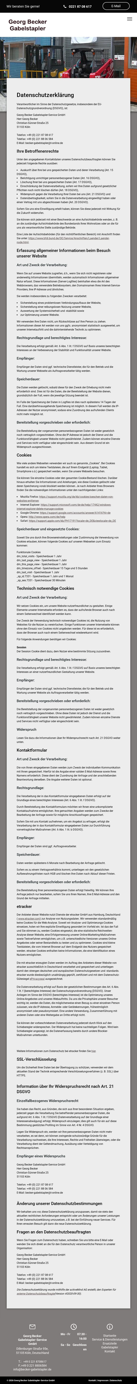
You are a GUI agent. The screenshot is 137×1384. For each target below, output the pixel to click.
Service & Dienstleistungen (109, 1339)
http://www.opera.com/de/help (47, 516)
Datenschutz (116, 1380)
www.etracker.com (29, 918)
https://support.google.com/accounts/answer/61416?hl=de (75, 512)
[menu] (129, 19)
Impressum (102, 1380)
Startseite (109, 1335)
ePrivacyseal (37, 978)
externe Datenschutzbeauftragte (35, 1293)
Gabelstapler (109, 1347)
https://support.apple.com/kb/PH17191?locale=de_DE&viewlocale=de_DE (72, 520)
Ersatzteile (110, 1343)
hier (93, 1051)
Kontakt (110, 1351)
